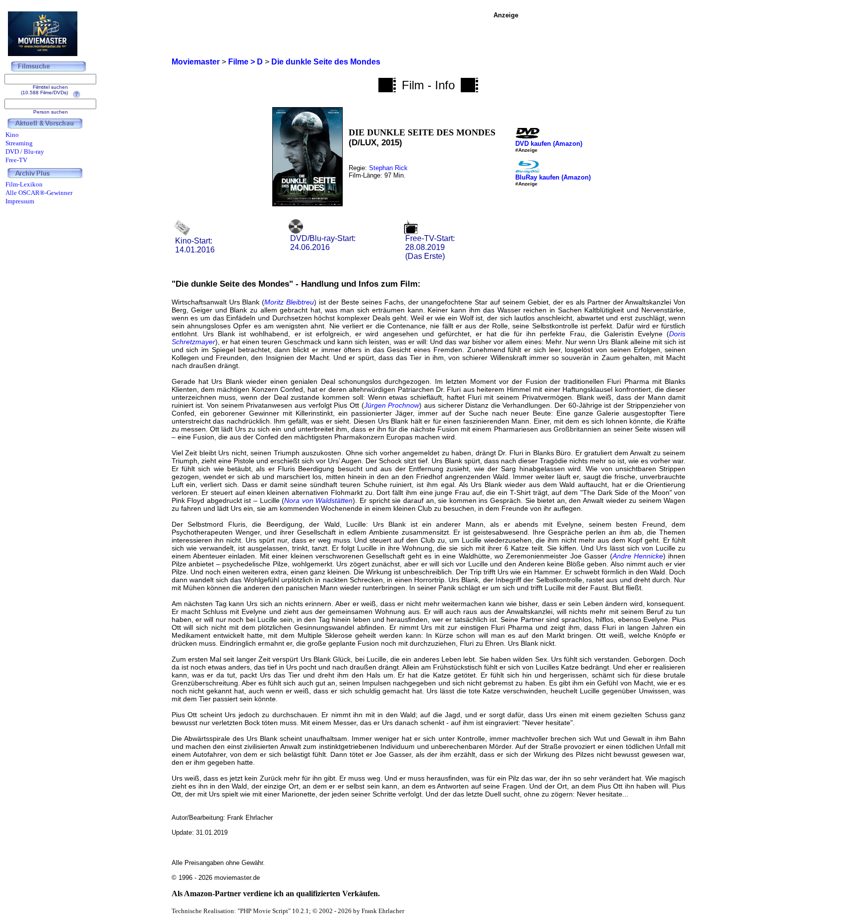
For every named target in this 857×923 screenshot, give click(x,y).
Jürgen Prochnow (392, 405)
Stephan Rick (388, 168)
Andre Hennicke (637, 556)
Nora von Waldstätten (318, 500)
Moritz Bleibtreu (289, 302)
